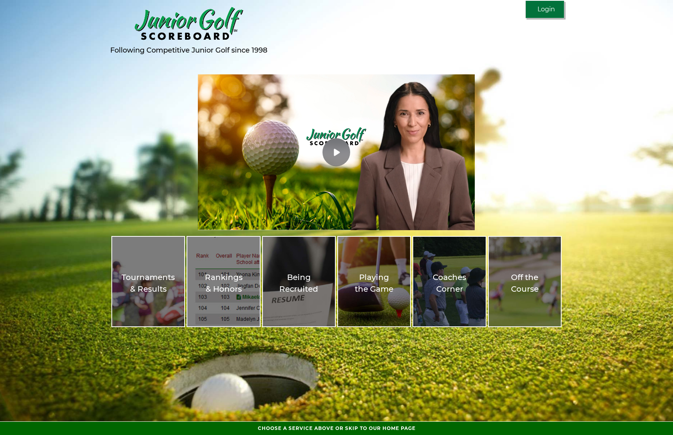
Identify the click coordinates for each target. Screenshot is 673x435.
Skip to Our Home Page (337, 428)
